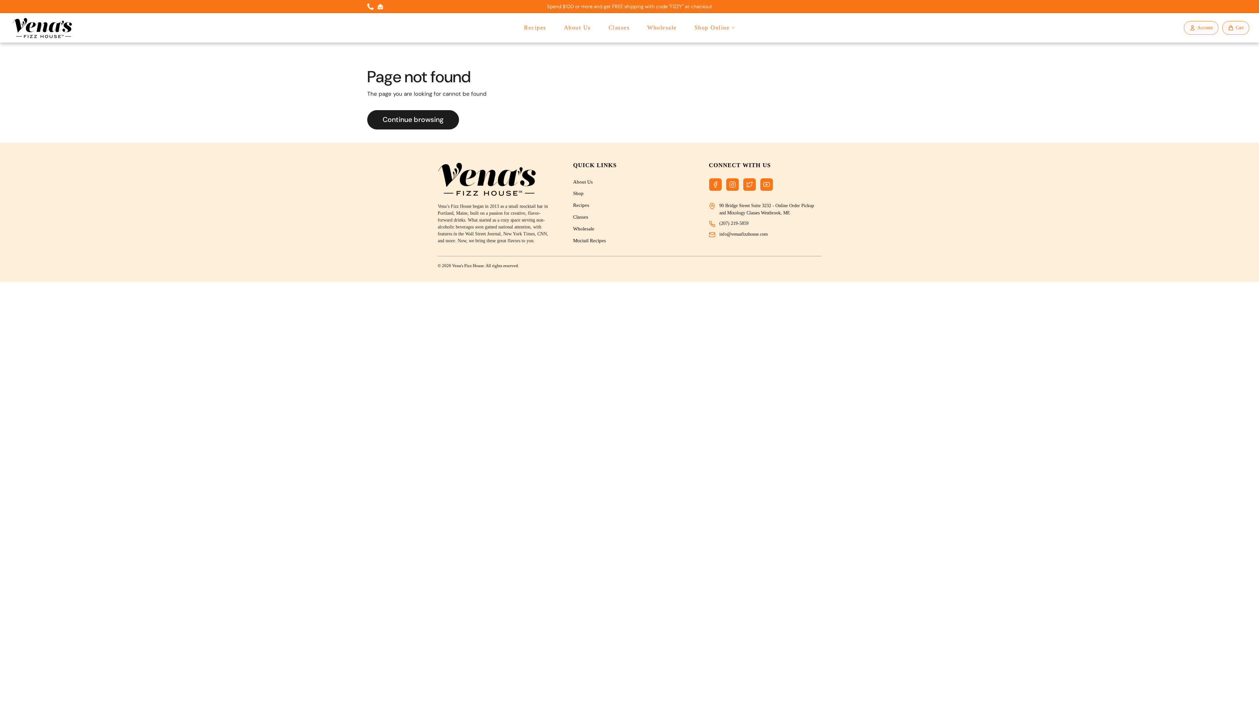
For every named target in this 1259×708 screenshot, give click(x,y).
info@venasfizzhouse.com (743, 234)
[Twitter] (749, 184)
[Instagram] (732, 184)
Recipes (535, 27)
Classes (619, 27)
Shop (578, 193)
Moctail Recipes (589, 240)
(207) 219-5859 (734, 223)
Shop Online (712, 27)
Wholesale (662, 27)
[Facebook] (715, 184)
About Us (577, 27)
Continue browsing (413, 119)
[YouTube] (766, 184)
